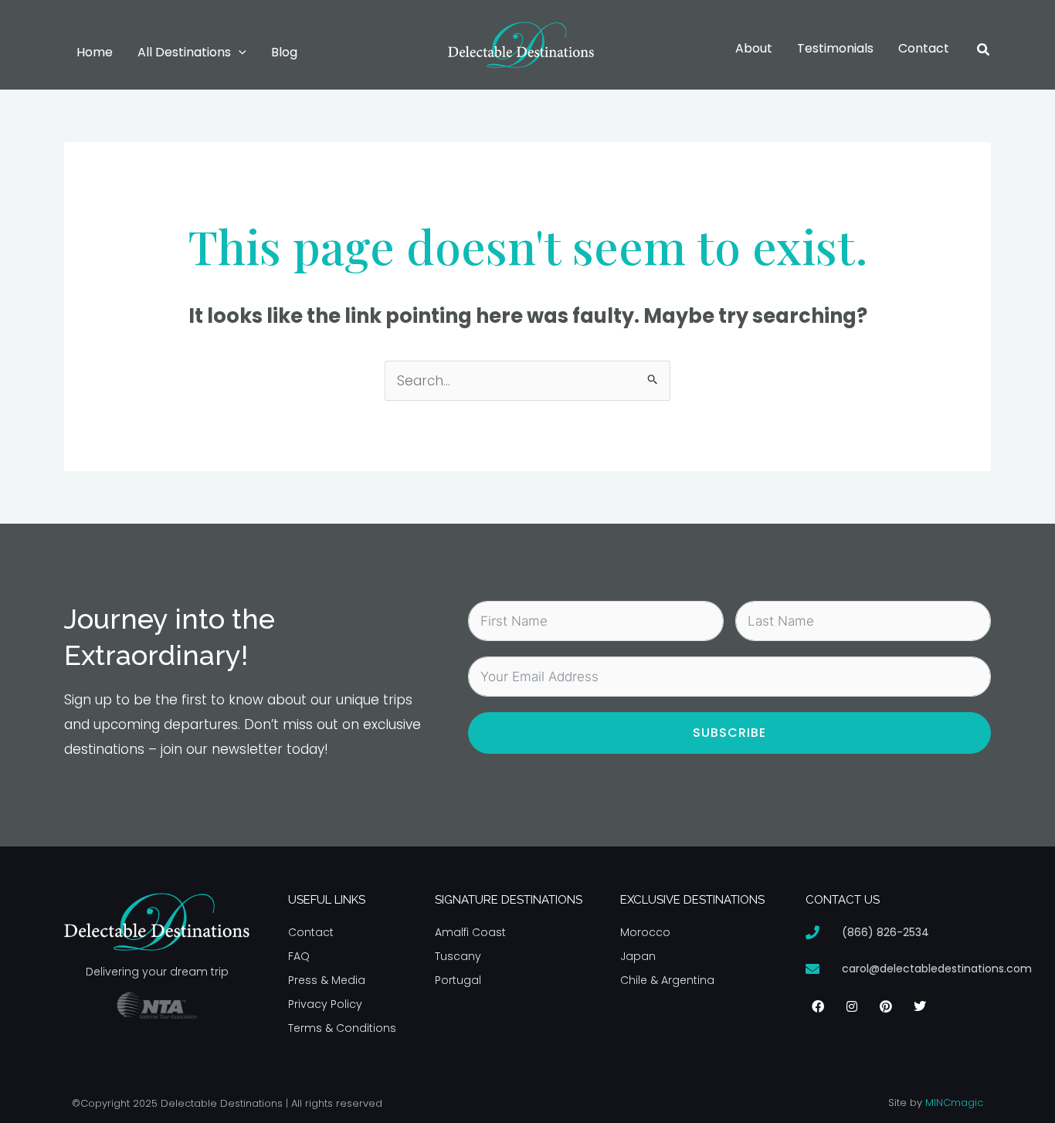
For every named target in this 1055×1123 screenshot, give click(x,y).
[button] (238, 52)
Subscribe (729, 732)
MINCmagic (954, 1102)
